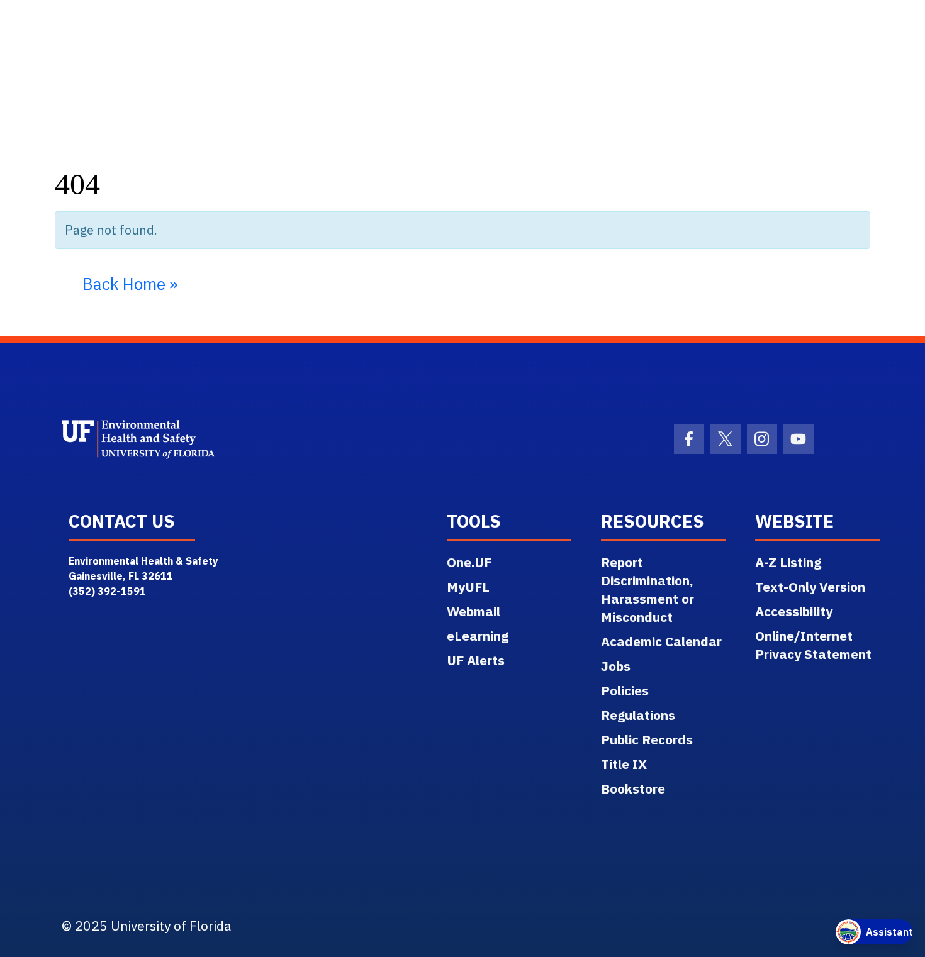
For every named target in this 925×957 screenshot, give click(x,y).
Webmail (473, 611)
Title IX (624, 764)
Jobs (616, 666)
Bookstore (633, 788)
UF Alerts (476, 660)
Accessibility (793, 611)
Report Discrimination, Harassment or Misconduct (647, 589)
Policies (625, 690)
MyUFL (468, 586)
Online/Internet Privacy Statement (813, 645)
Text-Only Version (810, 586)
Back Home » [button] (129, 283)
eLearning (477, 635)
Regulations (638, 715)
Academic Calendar (661, 641)
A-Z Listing (788, 562)
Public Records (647, 739)
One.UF (469, 562)
